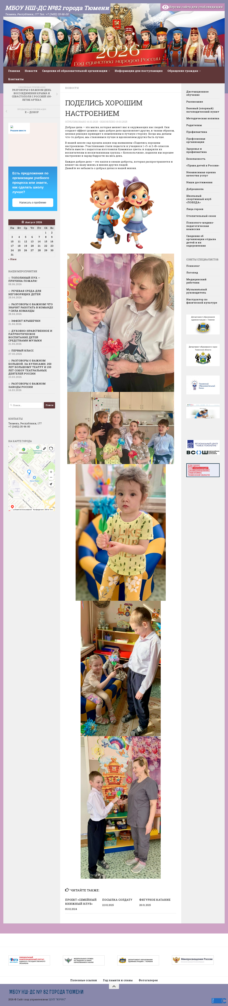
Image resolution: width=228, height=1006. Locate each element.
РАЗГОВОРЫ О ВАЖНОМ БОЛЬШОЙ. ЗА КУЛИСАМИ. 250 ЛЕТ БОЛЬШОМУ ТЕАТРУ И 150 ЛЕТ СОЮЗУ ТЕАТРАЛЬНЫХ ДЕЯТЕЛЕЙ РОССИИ (29, 367)
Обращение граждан (182, 71)
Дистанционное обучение (197, 93)
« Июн (12, 259)
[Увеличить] (169, 258)
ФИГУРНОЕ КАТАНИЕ (154, 899)
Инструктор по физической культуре (201, 301)
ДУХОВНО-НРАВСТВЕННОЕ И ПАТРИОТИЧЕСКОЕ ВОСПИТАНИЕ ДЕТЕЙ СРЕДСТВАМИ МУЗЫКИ (30, 335)
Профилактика (196, 131)
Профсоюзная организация (195, 140)
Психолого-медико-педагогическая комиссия (200, 226)
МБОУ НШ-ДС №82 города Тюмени (57, 8)
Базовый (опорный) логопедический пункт (202, 110)
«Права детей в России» (202, 165)
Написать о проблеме (32, 202)
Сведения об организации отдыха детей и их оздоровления (201, 240)
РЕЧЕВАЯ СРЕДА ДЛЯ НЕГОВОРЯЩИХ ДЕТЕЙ (24, 292)
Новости (31, 71)
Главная (14, 71)
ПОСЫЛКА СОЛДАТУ (117, 899)
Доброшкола (194, 189)
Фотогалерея (148, 980)
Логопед (192, 272)
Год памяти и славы (118, 980)
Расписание (194, 101)
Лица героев (194, 209)
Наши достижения (199, 182)
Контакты (16, 79)
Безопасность (195, 158)
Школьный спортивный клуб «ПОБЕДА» (198, 199)
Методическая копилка (202, 118)
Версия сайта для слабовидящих (196, 7)
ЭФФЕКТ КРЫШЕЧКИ (25, 320)
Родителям (194, 125)
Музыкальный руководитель (196, 291)
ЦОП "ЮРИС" (57, 999)
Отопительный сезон (201, 216)
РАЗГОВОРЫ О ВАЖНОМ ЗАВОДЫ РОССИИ (27, 385)
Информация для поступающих (139, 71)
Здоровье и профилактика (196, 150)
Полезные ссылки (83, 980)
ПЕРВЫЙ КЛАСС (22, 350)
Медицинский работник (196, 281)
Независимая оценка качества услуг (201, 174)
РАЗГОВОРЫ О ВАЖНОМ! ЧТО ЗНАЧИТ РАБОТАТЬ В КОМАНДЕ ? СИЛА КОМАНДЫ (30, 307)
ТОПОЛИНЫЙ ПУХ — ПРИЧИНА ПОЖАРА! (24, 279)
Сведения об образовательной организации (74, 71)
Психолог (193, 265)
